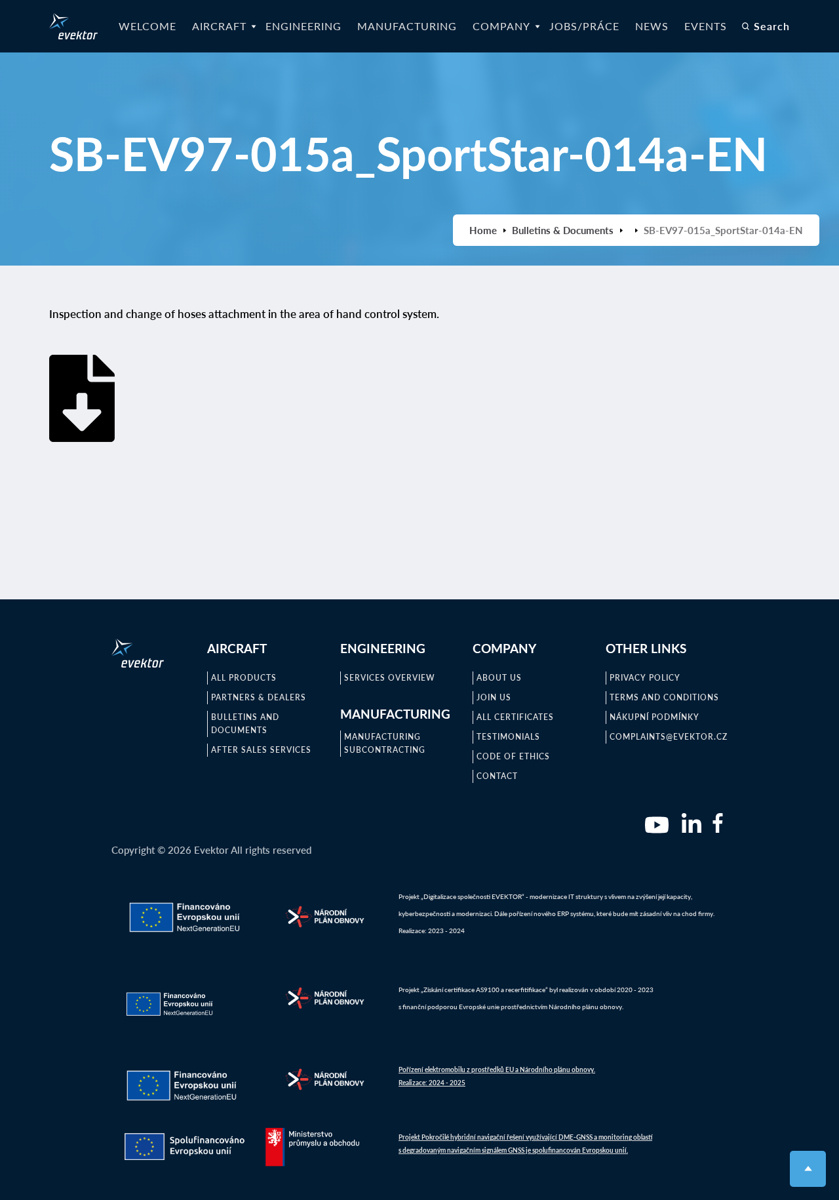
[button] (221, 26)
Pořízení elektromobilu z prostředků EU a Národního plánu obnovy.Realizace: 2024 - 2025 (497, 1076)
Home (483, 230)
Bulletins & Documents (563, 230)
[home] (73, 26)
